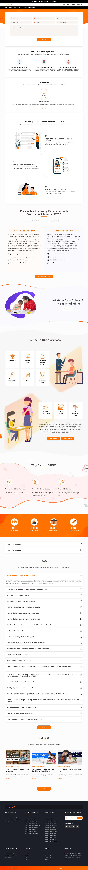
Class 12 (23, 7)
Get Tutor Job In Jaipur (10, 853)
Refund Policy (48, 857)
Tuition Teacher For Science (31, 819)
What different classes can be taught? (21, 707)
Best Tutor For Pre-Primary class (51, 817)
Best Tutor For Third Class (50, 823)
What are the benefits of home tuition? (21, 575)
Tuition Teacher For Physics (31, 823)
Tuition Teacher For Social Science (32, 825)
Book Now (67, 309)
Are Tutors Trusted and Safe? (18, 654)
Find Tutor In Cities (14, 544)
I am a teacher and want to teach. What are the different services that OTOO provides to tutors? (40, 667)
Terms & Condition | (10, 868)
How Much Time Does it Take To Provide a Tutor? (25, 643)
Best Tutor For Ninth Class (50, 835)
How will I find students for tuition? (20, 682)
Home (6, 7)
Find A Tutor (44, 39)
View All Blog (44, 788)
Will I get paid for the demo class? (20, 688)
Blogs (26, 857)
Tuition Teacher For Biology (31, 829)
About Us (27, 853)
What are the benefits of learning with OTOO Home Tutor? (29, 625)
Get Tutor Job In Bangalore (11, 855)
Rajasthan (32, 7)
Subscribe (79, 818)
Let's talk (1, 436)
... (23, 776)
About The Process (67, 438)
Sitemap (46, 859)
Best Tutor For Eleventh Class (51, 839)
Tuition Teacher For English (31, 821)
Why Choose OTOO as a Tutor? (19, 660)
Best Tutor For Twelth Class (50, 841)
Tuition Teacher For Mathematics (32, 817)
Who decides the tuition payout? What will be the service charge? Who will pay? (37, 694)
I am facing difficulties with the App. (20, 713)
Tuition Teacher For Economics (31, 833)
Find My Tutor (53, 438)
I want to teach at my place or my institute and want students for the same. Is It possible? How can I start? (43, 700)
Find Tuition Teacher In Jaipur (11, 817)
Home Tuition (17, 7)
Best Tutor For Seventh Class (51, 831)
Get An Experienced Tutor (44, 276)
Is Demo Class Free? (15, 631)
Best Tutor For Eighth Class (50, 833)
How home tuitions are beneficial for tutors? (24, 607)
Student (11, 7)
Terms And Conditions (49, 853)
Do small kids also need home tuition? (21, 601)
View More (44, 727)
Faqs (26, 859)
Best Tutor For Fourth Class (50, 825)
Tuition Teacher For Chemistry (31, 827)
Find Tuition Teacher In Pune (11, 821)
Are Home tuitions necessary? (18, 595)
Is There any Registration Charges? (20, 637)
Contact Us (27, 855)
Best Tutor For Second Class (51, 821)
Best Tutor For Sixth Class (50, 829)
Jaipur (27, 7)
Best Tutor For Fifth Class (50, 827)
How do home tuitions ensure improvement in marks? (27, 589)
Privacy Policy (48, 855)
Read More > (8, 778)
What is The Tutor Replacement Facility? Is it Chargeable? (29, 648)
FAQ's (16, 868)
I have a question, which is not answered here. (25, 719)
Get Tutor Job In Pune (9, 857)
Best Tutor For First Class (50, 819)
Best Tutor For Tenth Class (50, 837)
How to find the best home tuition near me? (23, 619)
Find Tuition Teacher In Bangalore (12, 819)
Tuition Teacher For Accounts (31, 831)
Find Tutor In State (14, 550)
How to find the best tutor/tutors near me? (23, 613)
